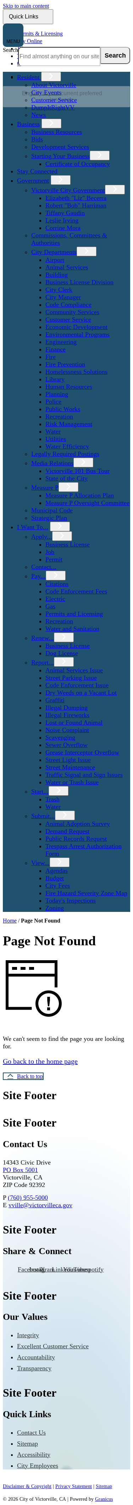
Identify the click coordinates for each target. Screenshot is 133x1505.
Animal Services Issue (74, 670)
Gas (50, 606)
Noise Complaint (67, 729)
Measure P (45, 487)
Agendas (56, 870)
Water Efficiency (67, 446)
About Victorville (53, 84)
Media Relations (52, 463)
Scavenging (60, 737)
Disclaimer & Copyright (27, 1486)
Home (10, 921)
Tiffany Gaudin (65, 212)
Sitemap (27, 1443)
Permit (53, 559)
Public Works (62, 409)
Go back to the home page (40, 1061)
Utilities (55, 438)
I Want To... (32, 527)
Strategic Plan (49, 517)
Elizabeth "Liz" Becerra (75, 197)
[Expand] (51, 76)
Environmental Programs (77, 334)
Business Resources (56, 131)
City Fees (57, 885)
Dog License (61, 653)
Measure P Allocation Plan (79, 495)
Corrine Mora (63, 227)
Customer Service (54, 99)
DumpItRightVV (52, 107)
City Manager (63, 297)
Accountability (36, 1357)
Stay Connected (37, 171)
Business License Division (79, 282)
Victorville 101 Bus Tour (77, 470)
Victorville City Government (68, 190)
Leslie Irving (61, 220)
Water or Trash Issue (72, 782)
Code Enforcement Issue (77, 685)
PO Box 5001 (20, 1169)
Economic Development (76, 326)
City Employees (37, 1465)
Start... (40, 791)
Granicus (104, 1499)
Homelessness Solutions (76, 371)
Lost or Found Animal (73, 722)
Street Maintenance (70, 767)
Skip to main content (26, 6)
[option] (73, 76)
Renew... (42, 637)
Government (33, 180)
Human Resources (68, 386)
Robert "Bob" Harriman (75, 205)
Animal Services (66, 267)
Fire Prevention (65, 364)
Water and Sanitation (72, 628)
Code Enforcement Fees (76, 591)
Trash (52, 799)
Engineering (61, 341)
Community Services (72, 312)
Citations (56, 583)
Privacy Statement (73, 1486)
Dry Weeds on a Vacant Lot (81, 692)
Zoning (54, 908)
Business (28, 124)
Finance (55, 349)
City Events (46, 92)
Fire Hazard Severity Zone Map (86, 893)
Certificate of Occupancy (77, 163)
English (68, 77)
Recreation (59, 416)
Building (56, 274)
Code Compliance (68, 304)
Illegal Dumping (66, 707)
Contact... (43, 566)
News (38, 114)
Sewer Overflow (66, 744)
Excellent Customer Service (53, 1346)
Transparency (34, 1368)
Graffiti (55, 700)
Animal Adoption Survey (77, 823)
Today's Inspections (70, 900)
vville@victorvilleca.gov (40, 1205)
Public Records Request (76, 838)
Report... (42, 662)
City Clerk (58, 289)
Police (53, 401)
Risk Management (68, 424)
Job (49, 551)
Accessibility (33, 1454)
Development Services (60, 146)
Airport (54, 259)
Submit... (43, 815)
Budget (54, 878)
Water (53, 431)
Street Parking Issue (71, 677)
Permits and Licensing (74, 613)
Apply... (41, 536)
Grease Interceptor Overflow (82, 752)
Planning (56, 394)
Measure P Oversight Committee (87, 502)
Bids (37, 139)
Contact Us (31, 1432)
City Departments (54, 252)
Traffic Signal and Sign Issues (84, 774)
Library (55, 379)
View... (40, 862)
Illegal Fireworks (67, 715)
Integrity (28, 1335)
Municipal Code (52, 510)
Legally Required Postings (65, 453)
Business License (67, 544)
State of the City (66, 478)
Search (10, 50)
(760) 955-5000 (28, 1197)
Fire (50, 356)
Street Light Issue (68, 759)
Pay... (38, 576)
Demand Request (67, 831)
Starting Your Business (60, 156)
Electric (55, 598)
